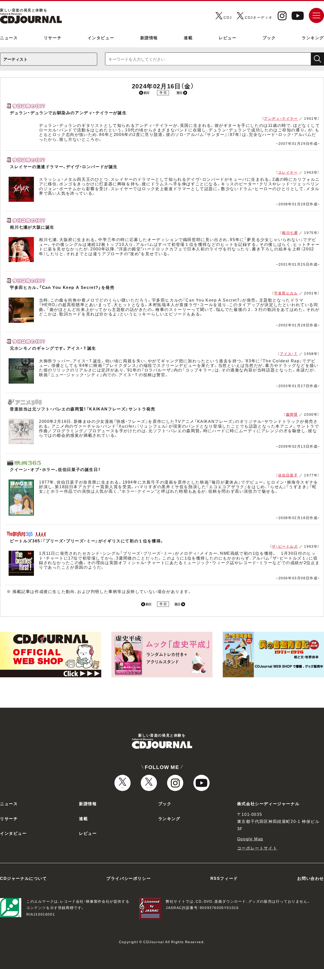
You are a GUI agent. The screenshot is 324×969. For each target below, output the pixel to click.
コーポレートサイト (257, 848)
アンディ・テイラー (281, 118)
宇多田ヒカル (286, 292)
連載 (188, 37)
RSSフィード (224, 878)
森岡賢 (292, 414)
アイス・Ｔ (289, 353)
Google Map (250, 839)
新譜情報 (149, 37)
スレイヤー (288, 172)
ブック (269, 37)
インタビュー (101, 37)
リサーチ (53, 37)
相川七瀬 (290, 232)
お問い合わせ (310, 878)
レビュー (227, 37)
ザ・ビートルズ (285, 546)
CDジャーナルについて (23, 878)
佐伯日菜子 (288, 475)
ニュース (9, 37)
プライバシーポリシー (128, 878)
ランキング (313, 37)
